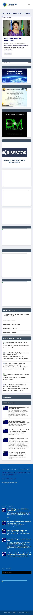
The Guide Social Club (20, 448)
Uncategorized (21, 43)
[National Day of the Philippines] (16, 28)
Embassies (20, 411)
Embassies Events (22, 413)
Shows (27, 446)
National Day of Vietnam (10, 332)
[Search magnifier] (30, 63)
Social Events (14, 43)
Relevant (10, 415)
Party (19, 446)
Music (9, 446)
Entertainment (7, 43)
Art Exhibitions (18, 441)
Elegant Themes (14, 612)
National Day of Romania (10, 328)
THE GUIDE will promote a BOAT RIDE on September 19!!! (18, 408)
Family (17, 414)
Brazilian (25, 410)
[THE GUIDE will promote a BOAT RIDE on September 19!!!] (5, 408)
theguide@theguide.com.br (9, 482)
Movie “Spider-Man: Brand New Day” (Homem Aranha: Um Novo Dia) (18, 430)
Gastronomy (22, 445)
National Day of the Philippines (12, 39)
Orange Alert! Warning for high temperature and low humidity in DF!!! (18, 421)
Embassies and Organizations (23, 513)
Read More (8, 54)
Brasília (17, 410)
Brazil (20, 410)
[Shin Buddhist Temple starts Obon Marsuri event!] (5, 440)
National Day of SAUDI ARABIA (11, 324)
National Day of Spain (9, 320)
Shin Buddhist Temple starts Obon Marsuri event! (18, 439)
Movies (17, 434)
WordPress (27, 612)
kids (26, 445)
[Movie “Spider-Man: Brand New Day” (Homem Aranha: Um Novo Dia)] (5, 431)
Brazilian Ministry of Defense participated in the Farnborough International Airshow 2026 (17, 454)
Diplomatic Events (12, 411)
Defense (24, 457)
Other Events (22, 414)
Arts (16, 433)
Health (17, 425)
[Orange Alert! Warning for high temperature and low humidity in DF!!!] (5, 422)
